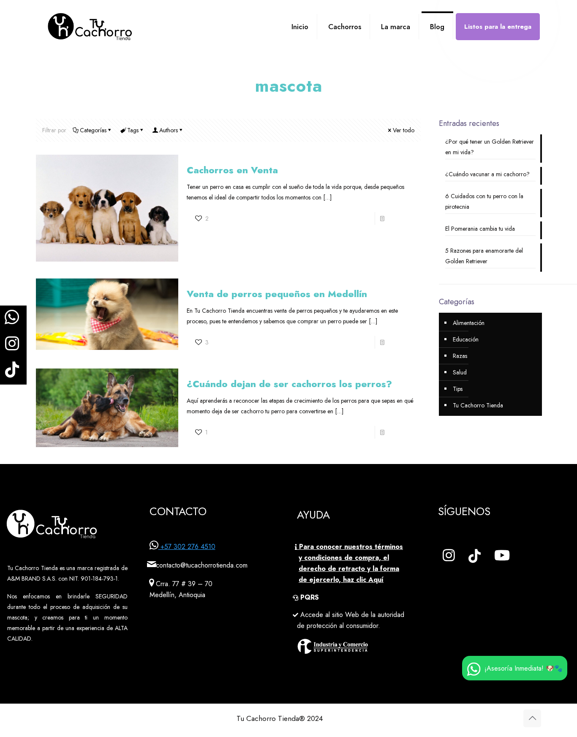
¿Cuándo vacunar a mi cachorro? (487, 174)
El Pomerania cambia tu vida (480, 228)
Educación (466, 339)
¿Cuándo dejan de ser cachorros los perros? (289, 383)
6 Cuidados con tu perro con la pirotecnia (484, 201)
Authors (168, 130)
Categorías (93, 130)
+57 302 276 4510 (186, 546)
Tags (133, 130)
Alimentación (468, 323)
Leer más (400, 218)
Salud (460, 372)
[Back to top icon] (532, 718)
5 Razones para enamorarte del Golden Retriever (484, 255)
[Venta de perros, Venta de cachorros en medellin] (90, 33)
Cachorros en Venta (232, 170)
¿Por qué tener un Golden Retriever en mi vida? (489, 146)
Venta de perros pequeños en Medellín (277, 293)
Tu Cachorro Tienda (478, 405)
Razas (460, 356)
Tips (458, 389)
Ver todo (403, 130)
